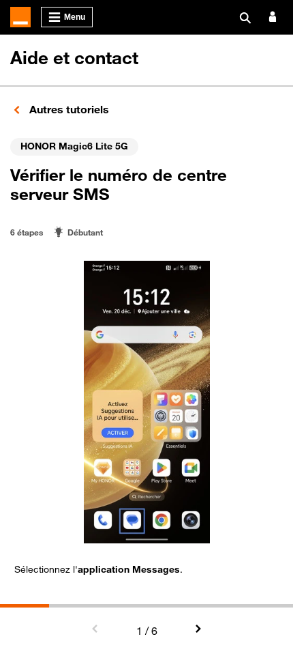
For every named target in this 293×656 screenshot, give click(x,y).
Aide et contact (74, 57)
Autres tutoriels (68, 109)
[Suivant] (198, 629)
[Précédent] (95, 629)
